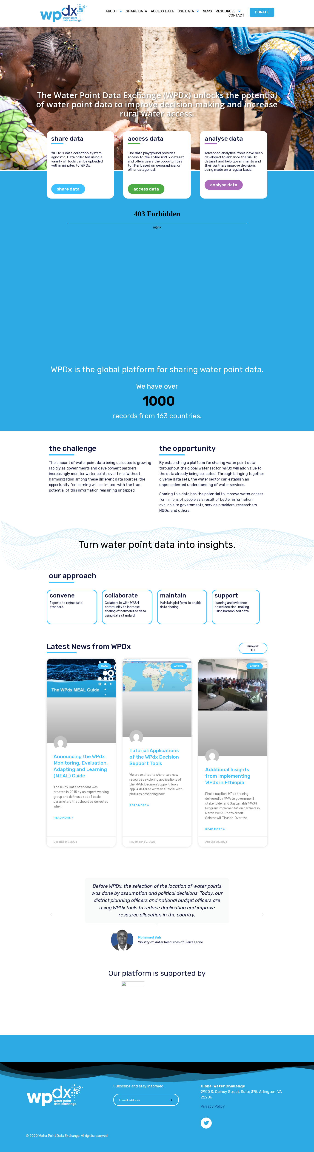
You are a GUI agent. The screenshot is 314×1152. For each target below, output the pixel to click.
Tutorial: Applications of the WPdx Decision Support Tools (154, 757)
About (111, 11)
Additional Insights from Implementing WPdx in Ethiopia (227, 776)
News (207, 11)
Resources (226, 11)
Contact (236, 16)
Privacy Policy (213, 1106)
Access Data (162, 11)
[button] (51, 914)
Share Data (136, 11)
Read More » (63, 817)
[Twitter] (206, 1123)
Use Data (185, 11)
